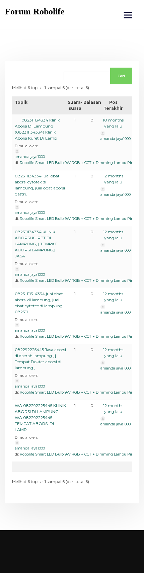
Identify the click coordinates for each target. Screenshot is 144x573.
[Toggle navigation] (128, 15)
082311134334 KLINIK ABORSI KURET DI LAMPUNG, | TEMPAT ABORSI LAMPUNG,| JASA (36, 243)
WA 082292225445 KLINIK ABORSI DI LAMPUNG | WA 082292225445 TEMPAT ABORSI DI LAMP (40, 417)
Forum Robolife (35, 11)
